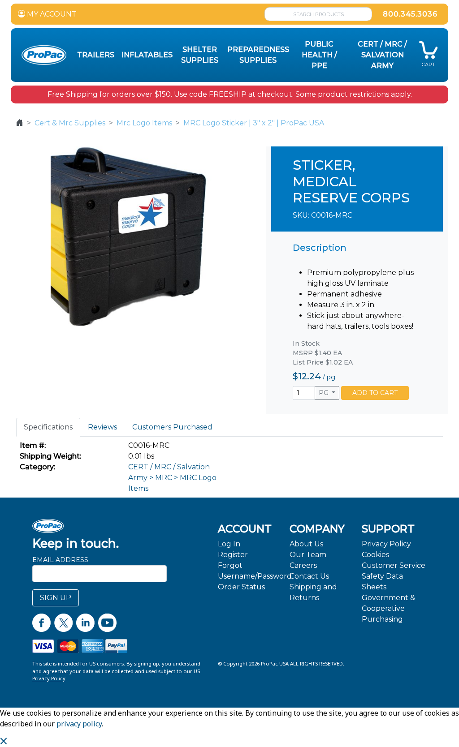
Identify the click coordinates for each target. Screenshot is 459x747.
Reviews (102, 427)
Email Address (60, 560)
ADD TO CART (375, 393)
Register (233, 554)
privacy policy (79, 724)
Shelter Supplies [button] (199, 54)
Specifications (48, 427)
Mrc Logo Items (144, 123)
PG (324, 393)
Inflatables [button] (147, 55)
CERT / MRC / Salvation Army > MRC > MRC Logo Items (172, 478)
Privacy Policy (386, 544)
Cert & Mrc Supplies (70, 123)
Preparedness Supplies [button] (258, 54)
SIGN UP (55, 597)
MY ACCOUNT (51, 14)
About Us (306, 544)
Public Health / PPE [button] (319, 55)
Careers (303, 565)
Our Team (308, 554)
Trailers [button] (95, 55)
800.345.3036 (410, 14)
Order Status (241, 587)
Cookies (375, 554)
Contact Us (309, 576)
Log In (229, 544)
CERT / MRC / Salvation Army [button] (382, 55)
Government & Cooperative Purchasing (388, 608)
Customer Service (393, 565)
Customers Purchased (172, 427)
